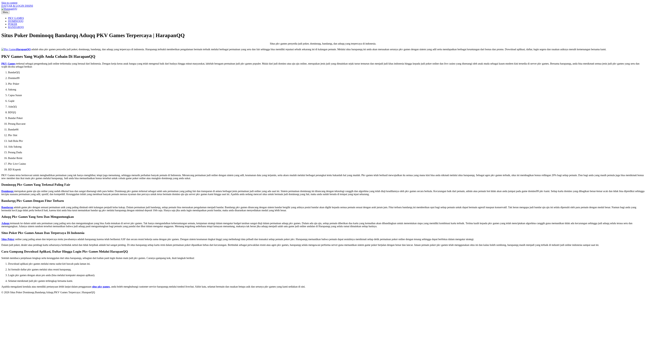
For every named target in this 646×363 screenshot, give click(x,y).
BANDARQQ (16, 27)
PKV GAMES (16, 18)
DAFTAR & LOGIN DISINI (17, 5)
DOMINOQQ (15, 21)
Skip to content (9, 2)
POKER (12, 24)
